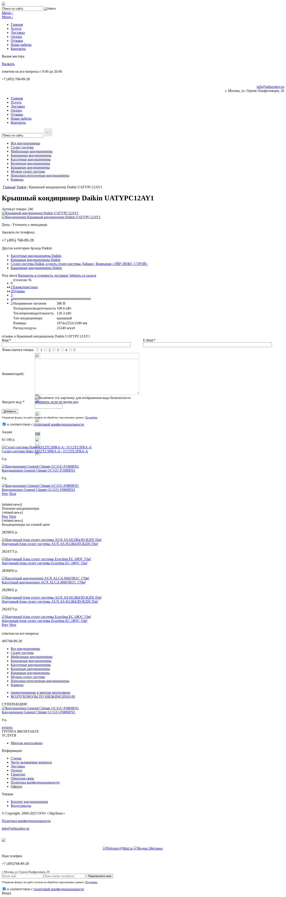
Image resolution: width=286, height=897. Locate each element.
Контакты (18, 49)
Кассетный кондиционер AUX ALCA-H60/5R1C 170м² (44, 582)
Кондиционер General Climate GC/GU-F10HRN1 (38, 470)
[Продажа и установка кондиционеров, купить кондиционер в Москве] (3, 4)
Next (12, 494)
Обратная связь (22, 778)
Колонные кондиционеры (30, 163)
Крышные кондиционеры (30, 167)
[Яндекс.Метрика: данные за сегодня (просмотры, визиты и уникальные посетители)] (148, 848)
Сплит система (22, 147)
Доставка (18, 32)
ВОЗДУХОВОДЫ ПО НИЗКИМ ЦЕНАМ (43, 696)
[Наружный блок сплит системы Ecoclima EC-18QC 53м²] (46, 559)
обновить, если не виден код (56, 402)
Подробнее (91, 417)
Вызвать (8, 64)
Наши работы (21, 45)
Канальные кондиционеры (31, 155)
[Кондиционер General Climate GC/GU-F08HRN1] (40, 486)
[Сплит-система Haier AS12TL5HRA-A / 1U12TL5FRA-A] (47, 447)
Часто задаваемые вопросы (31, 762)
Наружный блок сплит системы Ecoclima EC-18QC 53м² (45, 563)
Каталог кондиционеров (29, 802)
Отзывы (17, 40)
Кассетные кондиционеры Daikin (36, 256)
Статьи (16, 758)
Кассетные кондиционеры (31, 159)
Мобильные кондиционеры (32, 151)
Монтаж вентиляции (26, 743)
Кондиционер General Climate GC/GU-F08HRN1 (38, 490)
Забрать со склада (82, 275)
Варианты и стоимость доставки (43, 275)
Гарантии (18, 774)
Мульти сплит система (28, 171)
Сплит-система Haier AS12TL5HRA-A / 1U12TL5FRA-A (45, 451)
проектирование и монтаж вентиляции (40, 692)
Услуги (16, 28)
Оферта (16, 786)
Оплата (16, 36)
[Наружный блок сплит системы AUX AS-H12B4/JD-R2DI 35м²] (52, 540)
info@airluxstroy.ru (270, 87)
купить (7, 727)
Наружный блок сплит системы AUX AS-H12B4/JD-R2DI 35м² (50, 544)
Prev (5, 494)
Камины (17, 179)
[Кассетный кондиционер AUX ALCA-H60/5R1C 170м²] (45, 578)
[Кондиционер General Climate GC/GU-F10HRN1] (40, 466)
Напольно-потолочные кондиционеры (40, 175)
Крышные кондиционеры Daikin (35, 260)
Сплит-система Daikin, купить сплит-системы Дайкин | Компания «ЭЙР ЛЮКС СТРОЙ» (79, 264)
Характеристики (25, 287)
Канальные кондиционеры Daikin (36, 268)
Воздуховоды (21, 806)
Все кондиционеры (25, 143)
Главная (17, 24)
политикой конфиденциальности (59, 424)
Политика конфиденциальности (35, 782)
